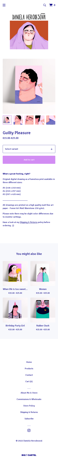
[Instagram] (29, 430)
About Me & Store (29, 392)
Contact (29, 375)
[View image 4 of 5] (39, 120)
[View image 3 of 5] (29, 120)
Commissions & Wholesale (29, 399)
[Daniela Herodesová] (29, 31)
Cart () (29, 381)
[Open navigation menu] (4, 5)
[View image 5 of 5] (50, 120)
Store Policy (29, 405)
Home (29, 362)
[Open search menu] (44, 5)
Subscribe (29, 418)
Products (29, 368)
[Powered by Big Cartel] (29, 455)
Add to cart (29, 159)
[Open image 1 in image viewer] (29, 86)
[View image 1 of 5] (7, 120)
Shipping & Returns (28, 222)
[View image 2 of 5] (18, 120)
